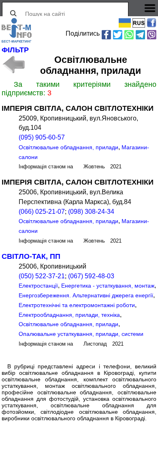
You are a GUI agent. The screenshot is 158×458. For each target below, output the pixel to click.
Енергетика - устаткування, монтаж (107, 285)
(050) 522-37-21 (42, 276)
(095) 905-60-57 (42, 137)
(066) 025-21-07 (42, 211)
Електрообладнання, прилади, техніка (69, 315)
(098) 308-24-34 (91, 211)
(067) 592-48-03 (91, 276)
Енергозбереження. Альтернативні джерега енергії (86, 295)
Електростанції (38, 285)
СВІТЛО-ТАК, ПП (31, 256)
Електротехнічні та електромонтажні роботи (77, 305)
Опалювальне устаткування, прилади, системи (81, 334)
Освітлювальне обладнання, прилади (68, 147)
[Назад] (13, 64)
